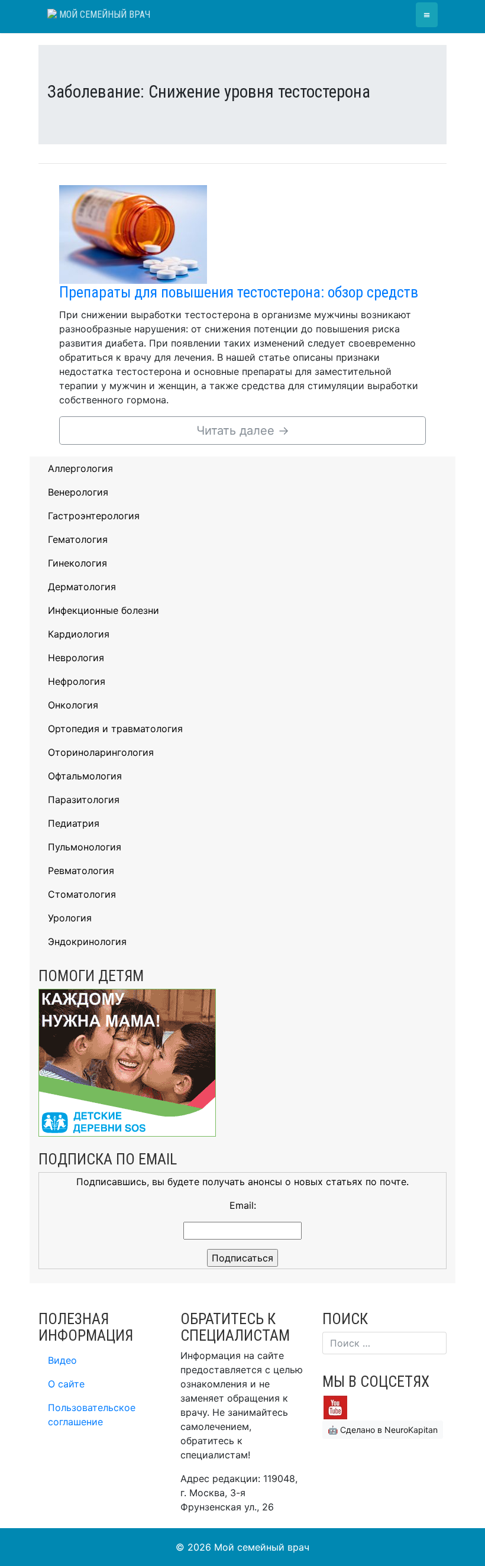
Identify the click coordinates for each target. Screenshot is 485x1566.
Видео (62, 1360)
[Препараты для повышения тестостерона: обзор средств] (133, 234)
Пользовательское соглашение (91, 1415)
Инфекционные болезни (103, 610)
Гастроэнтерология (94, 516)
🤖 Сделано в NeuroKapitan (383, 1430)
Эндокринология (87, 941)
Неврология (76, 658)
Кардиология (78, 634)
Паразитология (83, 799)
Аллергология (80, 468)
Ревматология (81, 870)
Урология (70, 918)
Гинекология (77, 563)
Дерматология (82, 587)
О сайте (66, 1384)
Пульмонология (84, 847)
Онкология (73, 705)
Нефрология (76, 681)
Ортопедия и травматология (115, 729)
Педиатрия (73, 823)
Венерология (78, 492)
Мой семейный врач (103, 14)
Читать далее (242, 430)
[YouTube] (335, 1407)
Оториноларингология (101, 752)
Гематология (78, 539)
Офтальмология (85, 776)
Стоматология (82, 894)
